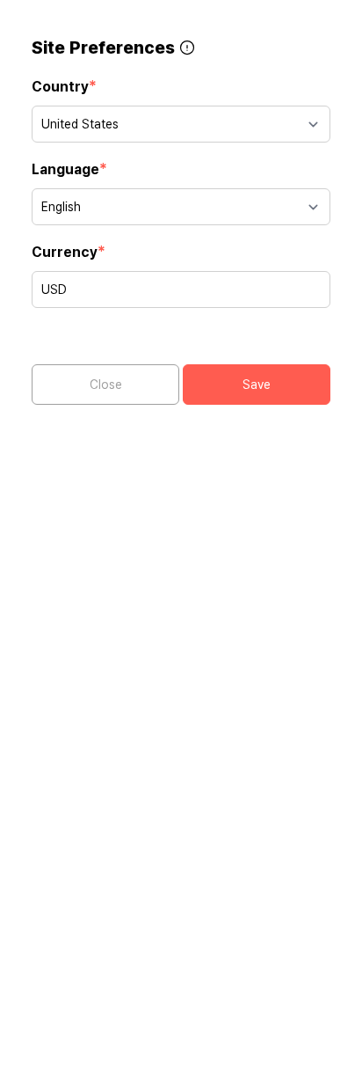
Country (64, 86)
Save (257, 384)
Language (69, 168)
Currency (68, 251)
